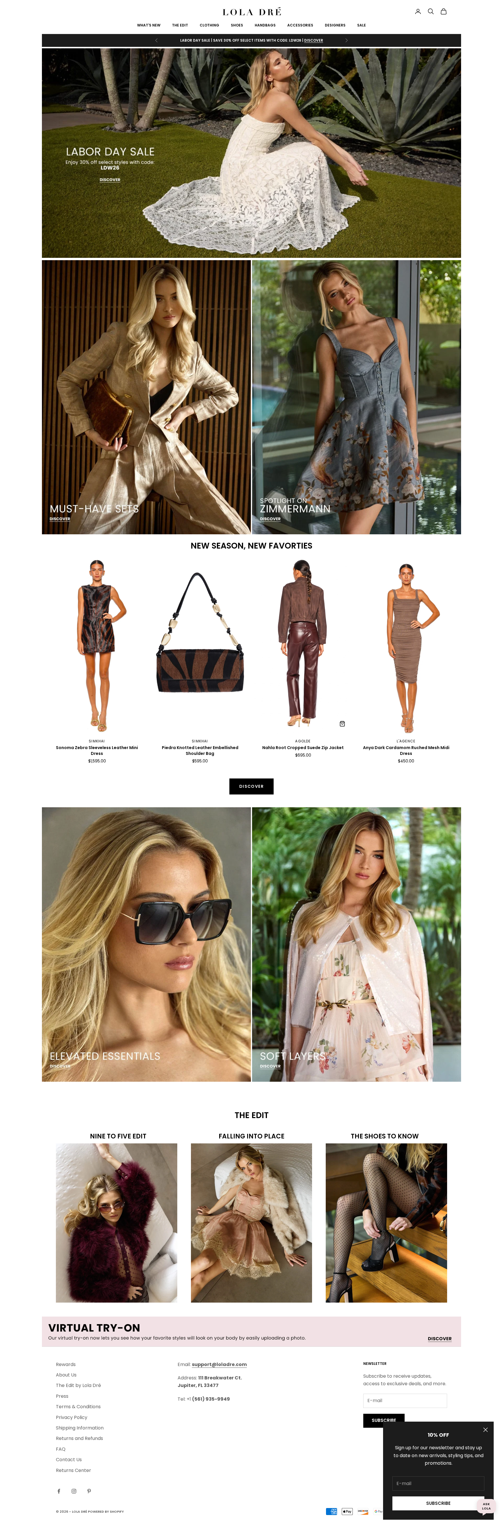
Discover (251, 786)
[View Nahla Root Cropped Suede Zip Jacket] (342, 723)
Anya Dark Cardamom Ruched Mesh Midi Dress (406, 750)
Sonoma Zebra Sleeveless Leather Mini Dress (97, 750)
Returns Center (73, 1470)
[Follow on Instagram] (74, 1491)
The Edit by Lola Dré (78, 1385)
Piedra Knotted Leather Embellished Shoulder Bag (200, 750)
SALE (361, 25)
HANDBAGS (265, 25)
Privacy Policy (71, 1417)
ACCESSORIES (300, 25)
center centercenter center (80, 562)
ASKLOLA (486, 1506)
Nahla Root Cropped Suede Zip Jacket (303, 748)
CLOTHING (209, 25)
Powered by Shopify (106, 1511)
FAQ (60, 1449)
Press (62, 1396)
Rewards (66, 1364)
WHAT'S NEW (148, 25)
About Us (66, 1375)
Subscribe (438, 1503)
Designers (335, 25)
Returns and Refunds (79, 1438)
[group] (251, 153)
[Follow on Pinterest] (89, 1491)
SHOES (237, 25)
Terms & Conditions (78, 1406)
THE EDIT (180, 25)
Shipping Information (80, 1428)
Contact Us (69, 1459)
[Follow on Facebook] (59, 1491)
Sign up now (310, 40)
